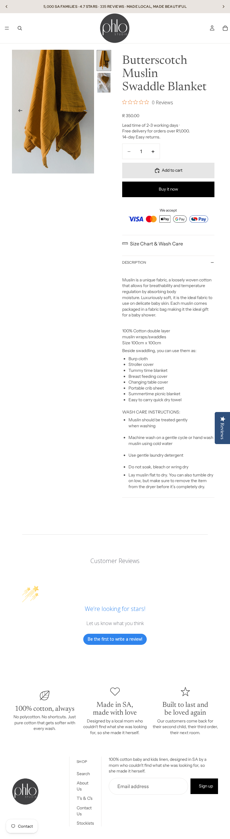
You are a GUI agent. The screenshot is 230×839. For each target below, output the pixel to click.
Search (83, 773)
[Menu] (7, 28)
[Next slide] (223, 6)
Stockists (85, 823)
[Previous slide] (6, 6)
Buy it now (168, 189)
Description (134, 262)
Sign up (206, 786)
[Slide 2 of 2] (104, 83)
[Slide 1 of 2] (104, 60)
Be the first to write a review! (115, 639)
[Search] (19, 28)
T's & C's (85, 798)
